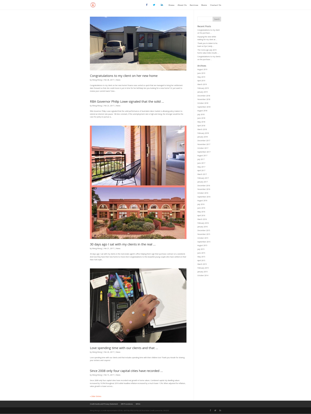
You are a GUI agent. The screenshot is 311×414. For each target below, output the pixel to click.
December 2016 (203, 185)
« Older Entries (95, 396)
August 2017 (202, 155)
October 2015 (202, 238)
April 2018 (201, 125)
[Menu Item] (148, 7)
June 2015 (201, 253)
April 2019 (201, 80)
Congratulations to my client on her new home (124, 75)
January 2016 (202, 226)
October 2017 (202, 148)
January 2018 (202, 137)
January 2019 (202, 92)
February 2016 (203, 223)
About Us (182, 5)
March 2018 (202, 129)
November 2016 (203, 189)
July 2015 (200, 249)
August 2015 (202, 245)
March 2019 (202, 84)
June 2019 (201, 73)
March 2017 (202, 174)
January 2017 (202, 182)
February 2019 (203, 88)
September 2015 (203, 242)
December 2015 (203, 230)
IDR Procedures (127, 404)
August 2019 (202, 69)
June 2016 (201, 208)
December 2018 (203, 95)
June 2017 (201, 163)
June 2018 (201, 118)
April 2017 (201, 170)
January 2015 (202, 271)
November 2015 (203, 234)
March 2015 (202, 264)
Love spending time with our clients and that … (124, 348)
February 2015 (203, 268)
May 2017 (201, 167)
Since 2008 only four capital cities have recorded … (126, 371)
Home (171, 5)
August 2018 (202, 110)
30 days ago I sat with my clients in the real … (123, 244)
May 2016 (201, 212)
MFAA (138, 404)
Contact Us (215, 5)
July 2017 (200, 159)
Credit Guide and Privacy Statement (104, 404)
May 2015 (201, 257)
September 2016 (203, 197)
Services (194, 5)
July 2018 (200, 114)
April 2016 (201, 215)
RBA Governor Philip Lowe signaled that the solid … (127, 101)
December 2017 (203, 140)
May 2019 (201, 77)
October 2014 (202, 275)
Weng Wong (97, 80)
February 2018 (203, 133)
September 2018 (203, 107)
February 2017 (203, 178)
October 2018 (202, 103)
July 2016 (200, 204)
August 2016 (202, 200)
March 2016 (202, 219)
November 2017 (203, 144)
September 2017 (203, 152)
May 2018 (201, 122)
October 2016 (202, 193)
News (204, 5)
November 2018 (203, 99)
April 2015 (201, 260)
